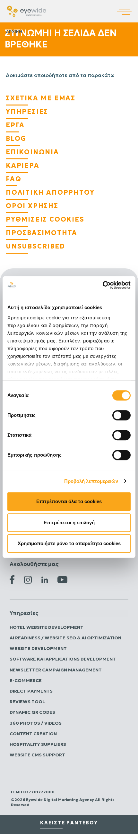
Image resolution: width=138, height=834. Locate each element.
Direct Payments (31, 691)
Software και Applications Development (63, 659)
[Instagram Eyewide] (28, 579)
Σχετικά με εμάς (40, 98)
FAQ (13, 179)
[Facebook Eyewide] (12, 579)
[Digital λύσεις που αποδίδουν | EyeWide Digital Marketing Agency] (26, 10)
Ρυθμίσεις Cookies (45, 219)
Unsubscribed (35, 246)
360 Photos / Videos (36, 723)
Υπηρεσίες (27, 111)
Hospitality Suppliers (38, 744)
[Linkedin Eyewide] (44, 579)
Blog (16, 138)
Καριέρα (22, 165)
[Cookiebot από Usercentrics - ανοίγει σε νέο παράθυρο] (102, 285)
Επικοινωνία (32, 152)
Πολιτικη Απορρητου (50, 192)
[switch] (121, 415)
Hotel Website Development (46, 627)
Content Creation (33, 734)
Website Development (38, 648)
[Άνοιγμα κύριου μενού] (127, 7)
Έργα (15, 125)
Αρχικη (14, 32)
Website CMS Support (37, 755)
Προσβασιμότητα (41, 233)
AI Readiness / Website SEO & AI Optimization (65, 638)
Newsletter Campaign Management (56, 670)
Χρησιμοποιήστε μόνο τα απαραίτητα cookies (69, 543)
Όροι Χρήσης (32, 206)
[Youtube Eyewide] (62, 579)
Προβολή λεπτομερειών (91, 481)
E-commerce (26, 680)
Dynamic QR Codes (32, 712)
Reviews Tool (27, 701)
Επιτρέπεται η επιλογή (69, 522)
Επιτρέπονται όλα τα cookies (69, 501)
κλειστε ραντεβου (69, 823)
